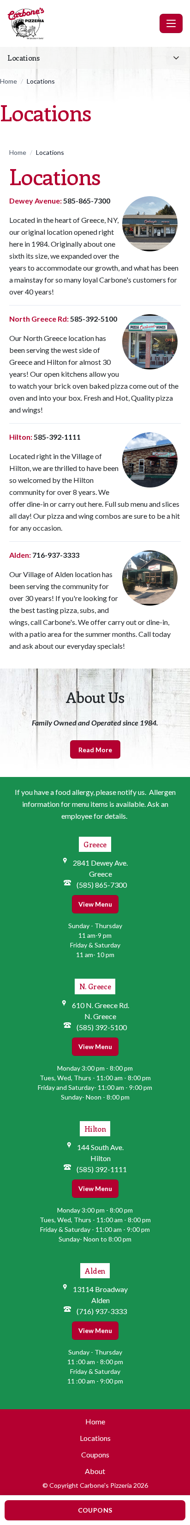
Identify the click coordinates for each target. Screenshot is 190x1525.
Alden (95, 1271)
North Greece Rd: (39, 318)
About (95, 1471)
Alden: (20, 554)
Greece (95, 844)
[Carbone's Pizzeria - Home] (81, 23)
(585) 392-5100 (102, 1027)
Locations (95, 1438)
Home (8, 81)
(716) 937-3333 (102, 1311)
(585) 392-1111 (102, 1169)
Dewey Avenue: (35, 200)
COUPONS (95, 1510)
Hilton (95, 1129)
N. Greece (95, 986)
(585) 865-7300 (102, 884)
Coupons (95, 1454)
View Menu (95, 904)
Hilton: (20, 436)
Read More (95, 750)
